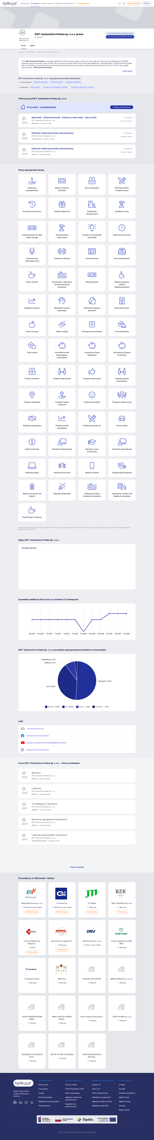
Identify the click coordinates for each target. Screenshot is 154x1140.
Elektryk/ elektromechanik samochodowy (53, 133)
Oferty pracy (25, 3)
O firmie (122, 1085)
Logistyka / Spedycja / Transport (82, 87)
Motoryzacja (35, 87)
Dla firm (147, 3)
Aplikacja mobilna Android (102, 1101)
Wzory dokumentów (100, 1093)
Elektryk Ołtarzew (57, 82)
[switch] (121, 107)
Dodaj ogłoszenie (83, 3)
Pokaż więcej (127, 71)
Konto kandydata (134, 3)
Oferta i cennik (71, 1085)
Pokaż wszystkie (77, 867)
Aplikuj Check (124, 1097)
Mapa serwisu (124, 1110)
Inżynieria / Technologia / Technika (55, 87)
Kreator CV (51, 3)
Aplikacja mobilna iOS (100, 1106)
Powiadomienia (44, 1106)
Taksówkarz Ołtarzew (73, 82)
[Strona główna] (10, 3)
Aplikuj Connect (125, 1101)
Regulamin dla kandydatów (48, 1101)
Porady (43, 3)
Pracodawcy (35, 3)
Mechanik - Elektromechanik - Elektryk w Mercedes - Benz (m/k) (64, 117)
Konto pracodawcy (72, 1093)
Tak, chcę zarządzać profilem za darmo (120, 36)
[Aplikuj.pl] (23, 1083)
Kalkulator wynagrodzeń (65, 3)
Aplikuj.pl (21, 52)
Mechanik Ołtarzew (40, 82)
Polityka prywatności (127, 1093)
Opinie (32, 45)
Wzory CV (96, 1089)
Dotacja (122, 1106)
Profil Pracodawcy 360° (74, 1089)
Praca (23, 45)
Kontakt (122, 1089)
